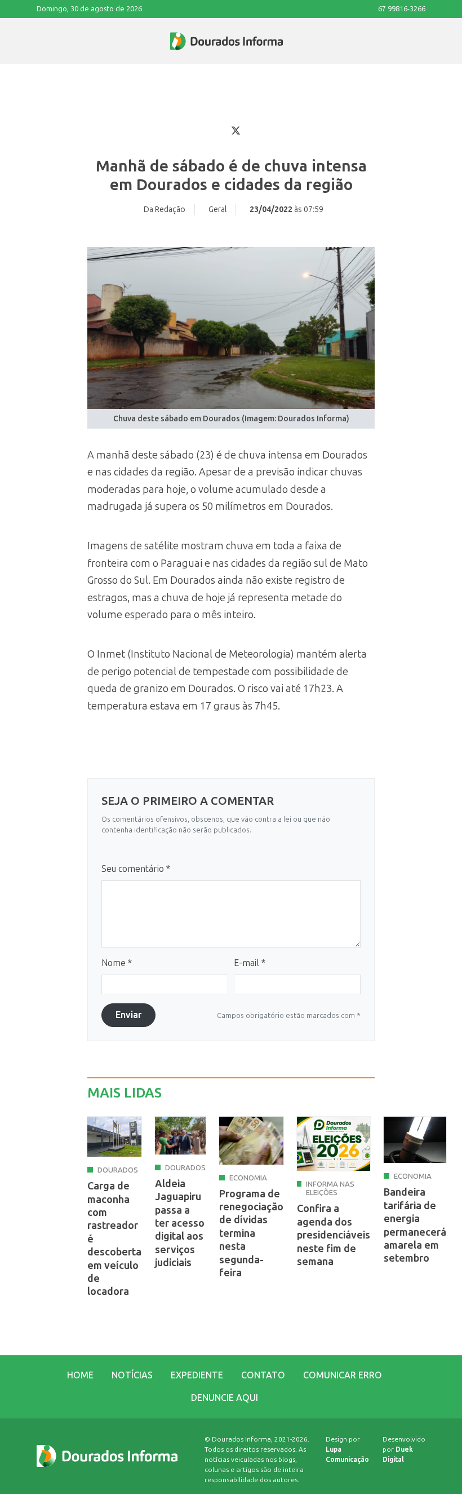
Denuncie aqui (224, 1397)
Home (80, 1375)
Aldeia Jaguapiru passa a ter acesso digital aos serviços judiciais (180, 1223)
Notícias (132, 1375)
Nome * (116, 963)
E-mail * (249, 963)
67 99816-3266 (401, 9)
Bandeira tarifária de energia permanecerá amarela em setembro (415, 1225)
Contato (263, 1375)
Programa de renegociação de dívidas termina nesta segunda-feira (251, 1233)
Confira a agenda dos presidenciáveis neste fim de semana (333, 1235)
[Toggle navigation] (37, 41)
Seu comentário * (135, 868)
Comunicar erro (342, 1375)
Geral (217, 209)
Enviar (128, 1015)
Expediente (197, 1375)
